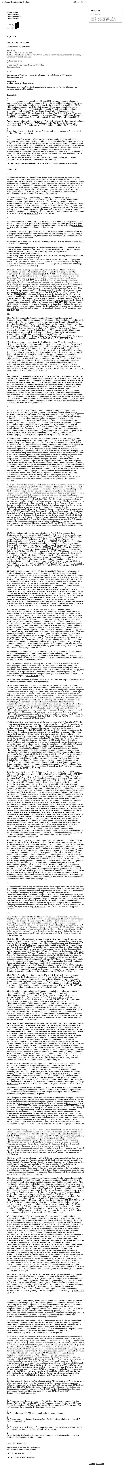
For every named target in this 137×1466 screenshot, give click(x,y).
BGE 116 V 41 (48, 274)
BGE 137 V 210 (22, 1387)
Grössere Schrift (79, 2)
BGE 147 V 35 (31, 280)
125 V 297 (64, 338)
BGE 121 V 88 (70, 1200)
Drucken (26, 2)
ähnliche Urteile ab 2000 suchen (103, 20)
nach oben (100, 1464)
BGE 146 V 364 (56, 563)
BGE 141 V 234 (35, 193)
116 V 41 (30, 640)
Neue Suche (95, 14)
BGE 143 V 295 (26, 1359)
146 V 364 (21, 589)
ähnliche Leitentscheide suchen (103, 18)
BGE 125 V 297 (41, 499)
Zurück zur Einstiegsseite (12, 2)
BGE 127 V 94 (48, 338)
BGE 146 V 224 (39, 907)
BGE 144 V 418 (26, 402)
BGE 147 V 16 (34, 202)
